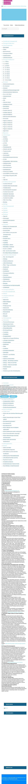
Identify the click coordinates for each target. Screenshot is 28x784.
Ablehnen (13, 396)
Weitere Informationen (4, 398)
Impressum (12, 398)
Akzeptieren (4, 396)
